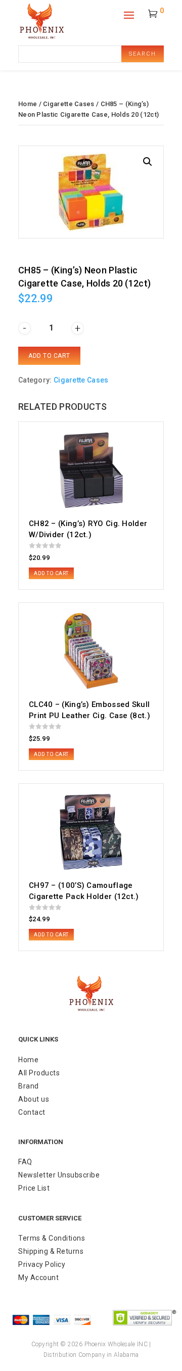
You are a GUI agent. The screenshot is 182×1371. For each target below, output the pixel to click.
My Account (38, 1277)
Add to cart (49, 355)
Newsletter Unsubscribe (59, 1175)
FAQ (25, 1162)
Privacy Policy (41, 1264)
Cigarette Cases (69, 104)
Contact (32, 1112)
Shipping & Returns (50, 1251)
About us (33, 1099)
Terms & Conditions (51, 1238)
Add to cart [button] (51, 573)
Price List (34, 1188)
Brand (28, 1086)
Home (27, 104)
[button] (148, 162)
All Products (39, 1073)
